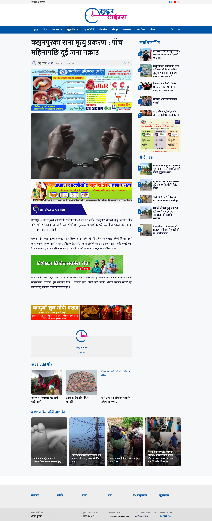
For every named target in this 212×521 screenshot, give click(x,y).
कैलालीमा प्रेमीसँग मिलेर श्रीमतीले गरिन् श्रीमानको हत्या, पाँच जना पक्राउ (164, 87)
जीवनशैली (103, 30)
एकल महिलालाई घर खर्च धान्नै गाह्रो (44, 399)
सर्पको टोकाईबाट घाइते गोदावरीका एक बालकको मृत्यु (47, 460)
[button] (171, 30)
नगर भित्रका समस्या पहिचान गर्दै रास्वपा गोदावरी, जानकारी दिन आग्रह (86, 458)
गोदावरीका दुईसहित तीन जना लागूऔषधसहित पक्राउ (166, 113)
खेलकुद (115, 30)
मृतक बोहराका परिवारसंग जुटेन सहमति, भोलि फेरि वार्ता (166, 185)
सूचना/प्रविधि (89, 30)
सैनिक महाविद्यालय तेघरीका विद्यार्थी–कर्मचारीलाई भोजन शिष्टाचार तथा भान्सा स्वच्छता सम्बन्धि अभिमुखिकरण (161, 457)
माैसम (152, 30)
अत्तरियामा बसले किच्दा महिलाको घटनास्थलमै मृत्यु (166, 199)
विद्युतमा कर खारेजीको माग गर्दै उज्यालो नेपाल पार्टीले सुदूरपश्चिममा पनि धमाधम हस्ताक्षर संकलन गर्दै (166, 71)
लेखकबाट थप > (81, 352)
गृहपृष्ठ (36, 30)
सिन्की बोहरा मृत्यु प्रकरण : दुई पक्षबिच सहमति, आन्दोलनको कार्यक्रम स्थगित (166, 213)
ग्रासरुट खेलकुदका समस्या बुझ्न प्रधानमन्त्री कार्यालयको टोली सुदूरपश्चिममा (167, 169)
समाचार (55, 30)
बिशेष (45, 30)
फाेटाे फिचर (141, 30)
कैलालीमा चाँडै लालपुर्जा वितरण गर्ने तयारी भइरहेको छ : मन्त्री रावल (166, 230)
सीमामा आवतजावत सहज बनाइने (165, 101)
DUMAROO (165, 516)
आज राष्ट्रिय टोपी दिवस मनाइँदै (78, 399)
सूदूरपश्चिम (71, 30)
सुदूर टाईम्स (42, 63)
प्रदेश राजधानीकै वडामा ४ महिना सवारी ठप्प (124, 460)
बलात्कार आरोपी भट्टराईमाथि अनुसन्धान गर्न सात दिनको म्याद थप (166, 54)
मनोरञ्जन (127, 30)
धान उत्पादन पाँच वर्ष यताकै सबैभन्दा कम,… (115, 399)
